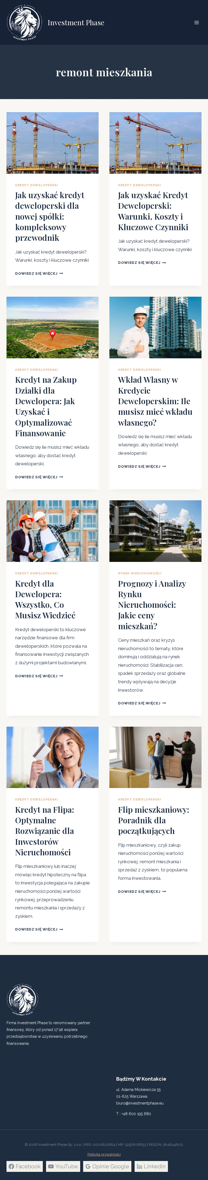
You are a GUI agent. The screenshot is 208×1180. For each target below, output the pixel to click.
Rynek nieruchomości (139, 573)
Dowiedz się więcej (39, 273)
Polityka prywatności (104, 1154)
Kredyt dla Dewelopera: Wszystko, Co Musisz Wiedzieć (45, 599)
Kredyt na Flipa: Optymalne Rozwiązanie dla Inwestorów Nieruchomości (44, 831)
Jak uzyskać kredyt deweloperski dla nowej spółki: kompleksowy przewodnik (49, 216)
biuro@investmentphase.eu (140, 1103)
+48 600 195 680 (136, 1114)
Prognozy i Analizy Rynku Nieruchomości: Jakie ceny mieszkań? (152, 604)
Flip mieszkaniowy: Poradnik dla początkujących (153, 820)
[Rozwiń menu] (196, 22)
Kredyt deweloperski (36, 185)
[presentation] (52, 143)
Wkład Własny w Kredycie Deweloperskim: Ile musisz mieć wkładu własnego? (155, 401)
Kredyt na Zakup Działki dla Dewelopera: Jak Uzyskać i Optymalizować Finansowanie (46, 406)
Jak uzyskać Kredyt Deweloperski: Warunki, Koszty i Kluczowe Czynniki (153, 210)
